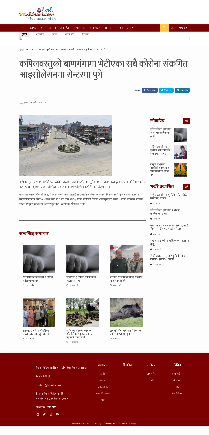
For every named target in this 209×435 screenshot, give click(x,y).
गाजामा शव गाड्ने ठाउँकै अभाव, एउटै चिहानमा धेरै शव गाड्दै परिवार (169, 227)
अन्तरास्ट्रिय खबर (103, 394)
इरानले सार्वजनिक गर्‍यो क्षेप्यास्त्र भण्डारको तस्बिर (126, 279)
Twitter (168, 90)
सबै (186, 121)
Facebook (151, 90)
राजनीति (52, 28)
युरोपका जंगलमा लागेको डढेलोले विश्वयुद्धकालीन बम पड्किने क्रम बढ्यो (80, 334)
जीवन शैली (64, 28)
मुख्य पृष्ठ (32, 28)
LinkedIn (183, 90)
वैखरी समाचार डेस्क (39, 102)
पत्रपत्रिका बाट (79, 28)
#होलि (54, 34)
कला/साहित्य (95, 28)
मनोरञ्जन (119, 28)
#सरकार (85, 34)
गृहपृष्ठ (22, 50)
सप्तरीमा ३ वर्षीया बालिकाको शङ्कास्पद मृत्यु (81, 279)
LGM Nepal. (133, 423)
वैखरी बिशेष (177, 394)
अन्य (129, 28)
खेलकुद (108, 28)
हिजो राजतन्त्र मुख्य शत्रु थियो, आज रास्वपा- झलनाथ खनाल (168, 258)
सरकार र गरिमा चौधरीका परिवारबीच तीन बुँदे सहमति (37, 332)
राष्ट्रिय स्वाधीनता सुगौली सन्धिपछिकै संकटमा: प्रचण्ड (160, 150)
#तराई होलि (70, 34)
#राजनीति (40, 34)
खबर (42, 28)
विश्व (102, 400)
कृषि (152, 380)
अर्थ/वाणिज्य (152, 374)
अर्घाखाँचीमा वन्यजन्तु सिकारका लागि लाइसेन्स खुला (126, 332)
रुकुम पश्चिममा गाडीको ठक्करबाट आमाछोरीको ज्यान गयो (159, 169)
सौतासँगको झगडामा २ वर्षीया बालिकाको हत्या (38, 279)
